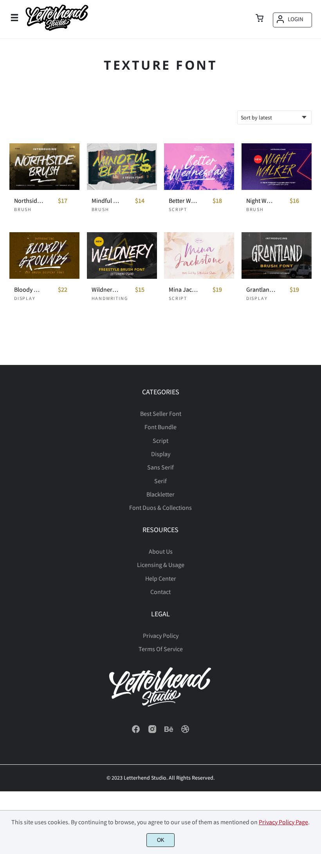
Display (25, 298)
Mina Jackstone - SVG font (183, 289)
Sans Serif (160, 467)
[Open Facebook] (136, 731)
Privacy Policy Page (283, 822)
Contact (160, 592)
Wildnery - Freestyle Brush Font (106, 289)
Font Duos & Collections (160, 507)
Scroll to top (314, 416)
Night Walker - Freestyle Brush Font (260, 200)
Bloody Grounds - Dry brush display (28, 289)
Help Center (160, 578)
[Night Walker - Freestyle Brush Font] (277, 166)
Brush (23, 209)
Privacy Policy (161, 635)
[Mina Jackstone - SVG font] (199, 255)
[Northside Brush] (44, 166)
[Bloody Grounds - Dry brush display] (44, 255)
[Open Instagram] (152, 731)
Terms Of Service (161, 649)
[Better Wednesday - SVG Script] (199, 166)
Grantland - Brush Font (260, 289)
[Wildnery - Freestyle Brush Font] (122, 255)
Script (178, 209)
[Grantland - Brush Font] (277, 255)
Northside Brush (28, 200)
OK (160, 840)
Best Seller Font (160, 413)
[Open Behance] (168, 731)
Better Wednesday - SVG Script (183, 200)
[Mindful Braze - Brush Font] (122, 166)
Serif (160, 481)
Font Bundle (160, 427)
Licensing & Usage (160, 565)
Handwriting (110, 298)
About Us (161, 551)
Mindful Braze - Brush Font (106, 200)
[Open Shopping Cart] (259, 19)
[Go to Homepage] (56, 30)
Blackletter (160, 494)
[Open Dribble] (185, 731)
